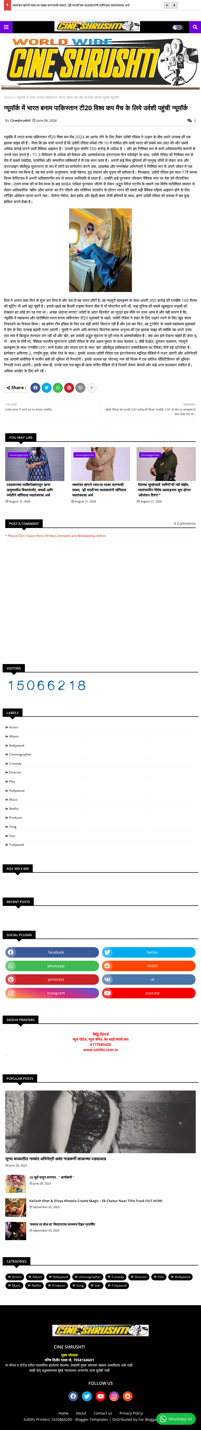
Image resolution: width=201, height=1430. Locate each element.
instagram (56, 993)
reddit (152, 965)
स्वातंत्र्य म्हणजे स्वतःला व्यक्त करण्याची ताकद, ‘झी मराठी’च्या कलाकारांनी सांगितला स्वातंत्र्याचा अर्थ (71, 5)
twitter (152, 952)
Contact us (103, 1413)
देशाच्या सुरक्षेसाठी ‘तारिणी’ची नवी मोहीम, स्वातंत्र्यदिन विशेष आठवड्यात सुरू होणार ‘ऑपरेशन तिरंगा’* (164, 489)
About (81, 1413)
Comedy (15, 763)
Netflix (14, 808)
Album (14, 736)
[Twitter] (47, 388)
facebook (56, 952)
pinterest (56, 979)
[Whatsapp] (58, 388)
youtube (152, 993)
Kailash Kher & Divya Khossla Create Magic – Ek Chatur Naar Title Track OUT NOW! (96, 1200)
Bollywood (16, 745)
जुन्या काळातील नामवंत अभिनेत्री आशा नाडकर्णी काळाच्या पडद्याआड (55, 1159)
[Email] (80, 388)
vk (152, 979)
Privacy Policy (131, 1413)
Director (15, 772)
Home (9, 97)
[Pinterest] (69, 388)
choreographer (20, 754)
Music (13, 799)
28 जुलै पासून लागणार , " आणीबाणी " (51, 1177)
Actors (14, 727)
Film (12, 781)
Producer (16, 817)
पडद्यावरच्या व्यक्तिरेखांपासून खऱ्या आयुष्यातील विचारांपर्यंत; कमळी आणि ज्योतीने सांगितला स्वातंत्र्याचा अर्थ (30, 489)
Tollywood (16, 844)
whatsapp (56, 965)
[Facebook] (35, 388)
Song (12, 826)
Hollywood (16, 790)
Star (12, 836)
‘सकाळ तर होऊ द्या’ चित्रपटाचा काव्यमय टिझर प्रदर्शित (62, 1224)
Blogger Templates (91, 1419)
